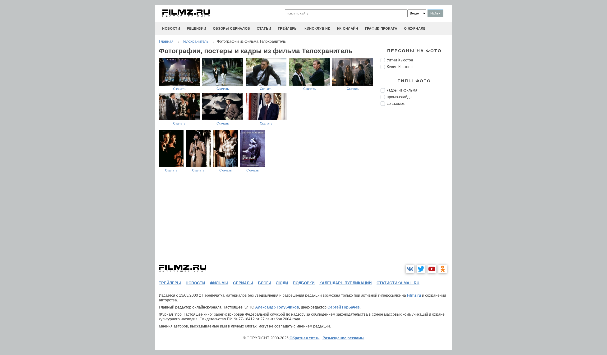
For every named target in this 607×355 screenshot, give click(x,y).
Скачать (179, 89)
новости (171, 28)
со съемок (396, 103)
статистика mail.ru (398, 283)
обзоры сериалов (231, 28)
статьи (264, 28)
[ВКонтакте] (410, 269)
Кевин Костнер (400, 67)
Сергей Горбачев (343, 307)
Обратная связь (305, 338)
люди (282, 283)
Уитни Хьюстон (400, 60)
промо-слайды (399, 97)
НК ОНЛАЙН (347, 28)
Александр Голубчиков (277, 307)
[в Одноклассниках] (442, 269)
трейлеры (288, 28)
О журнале (415, 28)
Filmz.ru (414, 295)
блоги (264, 283)
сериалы (243, 283)
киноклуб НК (317, 28)
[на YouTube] (432, 269)
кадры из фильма (402, 90)
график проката (381, 28)
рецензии (196, 28)
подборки (304, 283)
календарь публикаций (345, 283)
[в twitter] (421, 269)
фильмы (219, 283)
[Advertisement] (416, 189)
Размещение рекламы (343, 338)
